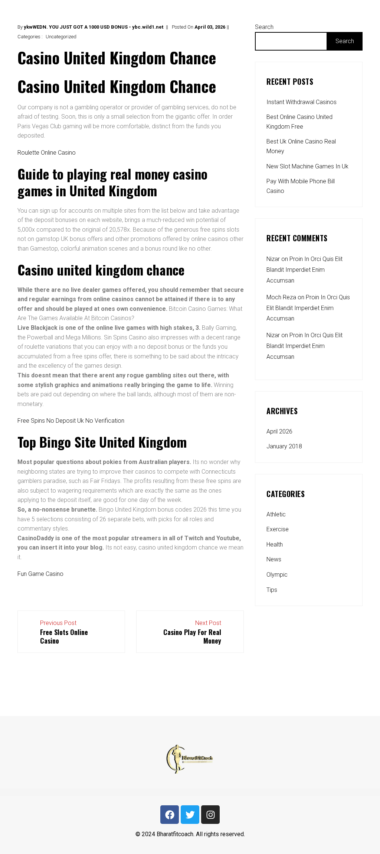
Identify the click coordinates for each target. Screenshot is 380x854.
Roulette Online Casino (46, 152)
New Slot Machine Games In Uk (307, 166)
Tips (271, 589)
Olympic (277, 574)
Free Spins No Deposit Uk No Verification (70, 420)
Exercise (277, 529)
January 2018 (284, 446)
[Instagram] (210, 814)
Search (264, 26)
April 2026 (279, 431)
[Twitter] (190, 814)
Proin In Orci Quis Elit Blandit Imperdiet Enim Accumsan (304, 269)
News (273, 559)
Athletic (276, 514)
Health (274, 544)
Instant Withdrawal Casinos (301, 102)
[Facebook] (169, 814)
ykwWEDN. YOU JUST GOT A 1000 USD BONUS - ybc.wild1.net (93, 27)
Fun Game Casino (40, 573)
